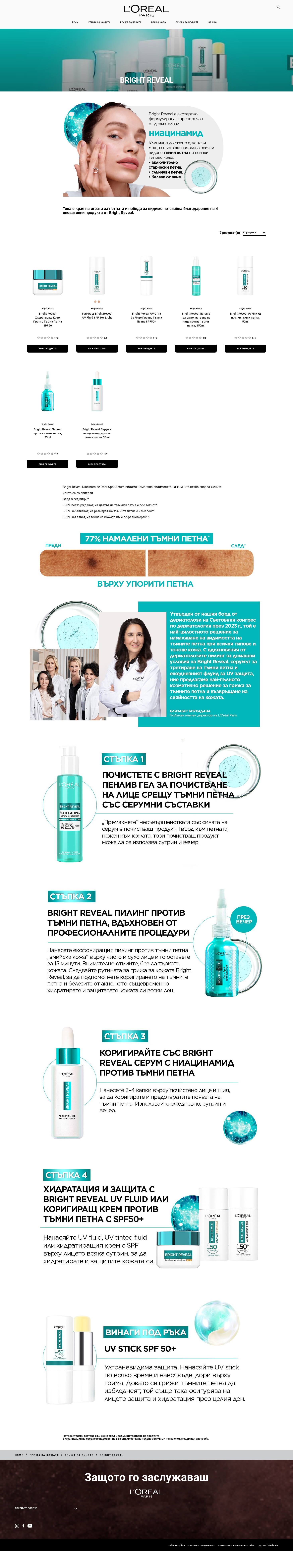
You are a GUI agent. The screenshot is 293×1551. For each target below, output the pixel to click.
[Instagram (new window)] (17, 1526)
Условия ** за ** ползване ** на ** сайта (235, 1545)
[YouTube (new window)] (30, 1526)
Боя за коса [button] (158, 22)
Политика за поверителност (201, 1545)
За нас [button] (212, 22)
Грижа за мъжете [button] (187, 22)
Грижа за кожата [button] (99, 22)
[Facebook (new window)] (23, 1526)
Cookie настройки (176, 1545)
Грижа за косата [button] (130, 22)
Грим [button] (75, 22)
